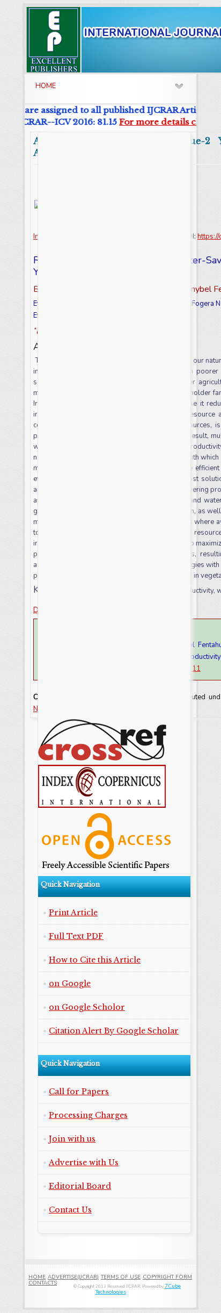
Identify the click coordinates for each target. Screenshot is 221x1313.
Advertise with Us (84, 1162)
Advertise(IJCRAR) (73, 1277)
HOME (45, 86)
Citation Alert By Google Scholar (114, 1031)
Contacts (42, 1283)
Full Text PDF (76, 936)
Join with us (72, 1139)
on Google (70, 983)
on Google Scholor (87, 1007)
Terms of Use (121, 1277)
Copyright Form (167, 1277)
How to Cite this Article (95, 960)
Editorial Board (80, 1186)
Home (37, 1277)
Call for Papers (79, 1091)
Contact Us (70, 1210)
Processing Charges (88, 1115)
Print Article (73, 912)
